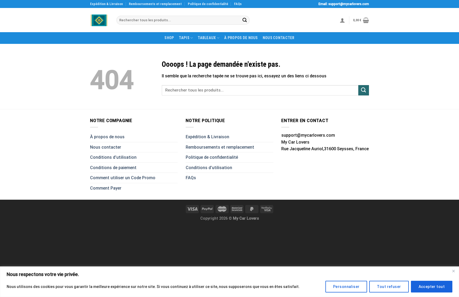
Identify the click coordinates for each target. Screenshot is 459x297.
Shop (169, 38)
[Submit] (244, 20)
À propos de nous (241, 38)
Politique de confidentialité (208, 4)
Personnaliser (346, 287)
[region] (229, 281)
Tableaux (207, 38)
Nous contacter (279, 38)
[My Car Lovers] (99, 20)
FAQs (238, 4)
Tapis (184, 38)
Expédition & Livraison (106, 4)
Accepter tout (432, 287)
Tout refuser (389, 287)
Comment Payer (105, 188)
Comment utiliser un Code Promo (122, 177)
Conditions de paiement (113, 167)
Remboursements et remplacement (155, 4)
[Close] (453, 271)
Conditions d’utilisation (113, 157)
